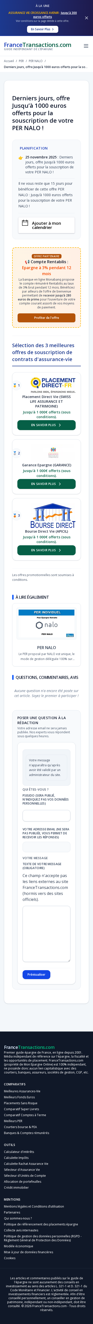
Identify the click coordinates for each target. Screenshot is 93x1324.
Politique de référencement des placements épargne (41, 1224)
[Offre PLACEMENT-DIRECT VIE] (53, 385)
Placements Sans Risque (20, 1103)
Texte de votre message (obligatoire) (42, 866)
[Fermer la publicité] (86, 17)
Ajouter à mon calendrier (46, 225)
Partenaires (12, 1212)
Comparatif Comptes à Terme (25, 1115)
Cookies (9, 1258)
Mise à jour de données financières (28, 1252)
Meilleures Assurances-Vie (22, 1091)
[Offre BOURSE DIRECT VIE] (53, 515)
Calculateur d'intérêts (19, 1152)
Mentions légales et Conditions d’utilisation (34, 1206)
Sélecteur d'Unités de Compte (25, 1176)
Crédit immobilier (16, 1187)
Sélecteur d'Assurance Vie (22, 1170)
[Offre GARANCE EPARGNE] (53, 453)
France (37, 46)
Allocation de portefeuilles (22, 1181)
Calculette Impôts (16, 1158)
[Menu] (86, 46)
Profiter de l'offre (46, 318)
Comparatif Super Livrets (21, 1109)
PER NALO (46, 647)
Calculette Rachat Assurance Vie (26, 1164)
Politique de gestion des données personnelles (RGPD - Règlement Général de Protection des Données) (43, 1238)
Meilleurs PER (13, 1121)
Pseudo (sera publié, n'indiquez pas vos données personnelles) (46, 800)
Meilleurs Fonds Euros (19, 1097)
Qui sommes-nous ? (18, 1218)
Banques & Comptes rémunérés (26, 1133)
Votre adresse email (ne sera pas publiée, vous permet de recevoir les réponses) (46, 833)
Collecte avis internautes (21, 1230)
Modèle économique (18, 1246)
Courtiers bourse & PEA (20, 1127)
